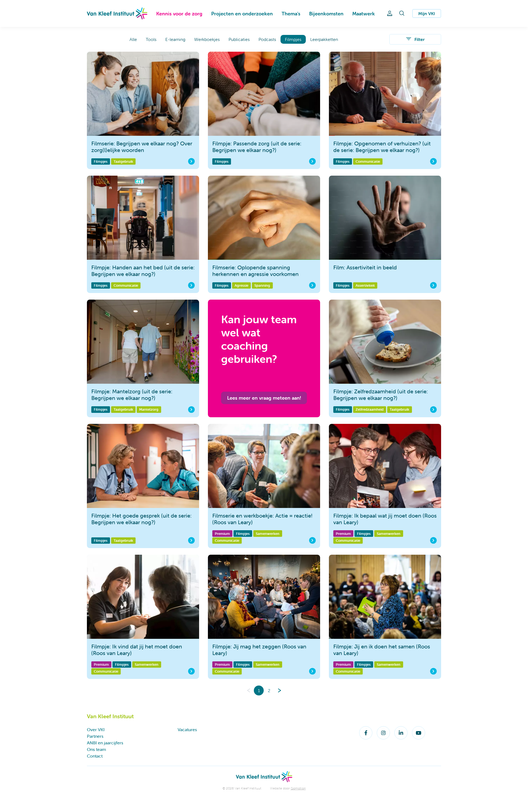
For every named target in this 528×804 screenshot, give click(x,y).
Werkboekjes (207, 39)
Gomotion (298, 788)
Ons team (96, 749)
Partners (95, 736)
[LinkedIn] (401, 732)
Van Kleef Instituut (117, 13)
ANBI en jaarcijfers (105, 742)
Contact (95, 756)
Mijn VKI (426, 13)
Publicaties (239, 39)
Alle (133, 39)
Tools (151, 39)
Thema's (291, 13)
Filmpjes (293, 39)
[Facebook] (365, 732)
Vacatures (187, 729)
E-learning (175, 39)
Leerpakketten (324, 39)
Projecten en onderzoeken (242, 13)
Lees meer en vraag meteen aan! (264, 398)
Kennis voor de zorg (179, 13)
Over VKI (96, 729)
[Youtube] (418, 732)
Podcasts (267, 39)
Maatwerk (363, 13)
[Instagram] (383, 732)
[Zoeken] (402, 13)
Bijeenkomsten (326, 13)
